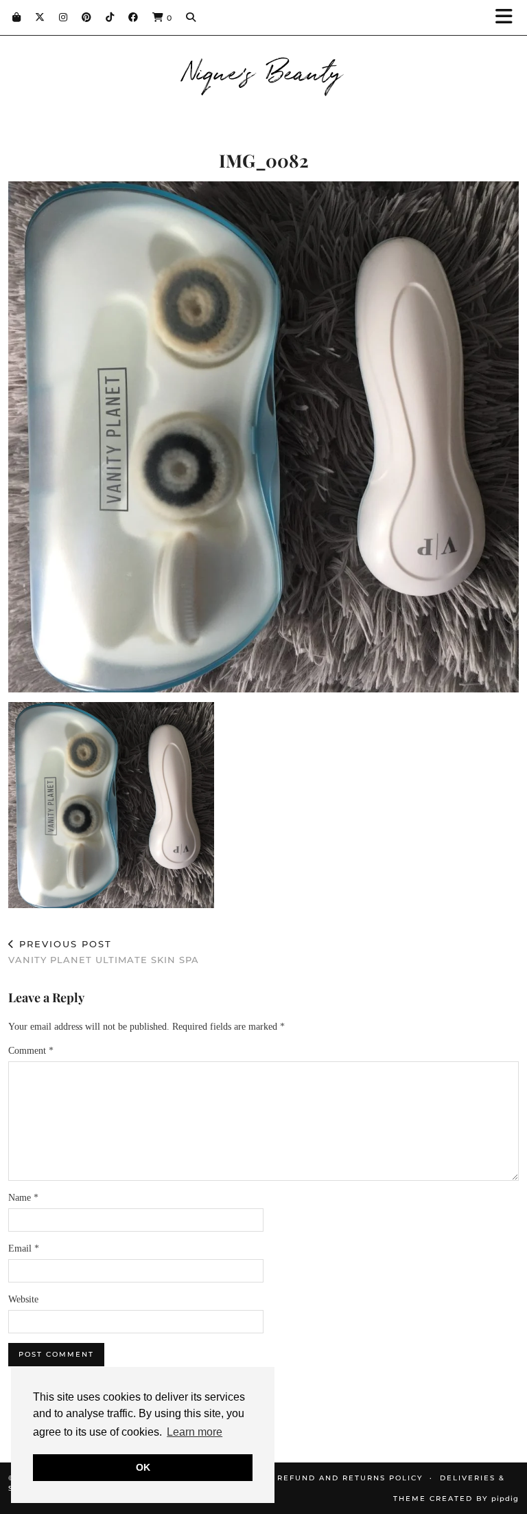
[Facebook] (133, 17)
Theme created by (456, 1498)
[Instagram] (63, 17)
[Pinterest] (87, 17)
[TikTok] (110, 17)
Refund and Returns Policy (350, 1477)
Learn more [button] (194, 1432)
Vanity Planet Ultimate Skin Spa (103, 951)
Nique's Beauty (264, 70)
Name (23, 1198)
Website (23, 1299)
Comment (31, 1051)
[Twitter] (40, 17)
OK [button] (143, 1467)
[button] (508, 17)
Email (23, 1248)
